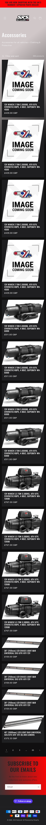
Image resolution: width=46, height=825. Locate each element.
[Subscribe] (38, 787)
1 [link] (6, 750)
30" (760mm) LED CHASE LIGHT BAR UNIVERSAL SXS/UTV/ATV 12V (20, 652)
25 (33, 750)
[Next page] (39, 750)
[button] (5, 18)
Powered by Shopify (32, 820)
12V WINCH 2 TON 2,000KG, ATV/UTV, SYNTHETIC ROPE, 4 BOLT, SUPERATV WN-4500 (22, 107)
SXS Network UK (19, 820)
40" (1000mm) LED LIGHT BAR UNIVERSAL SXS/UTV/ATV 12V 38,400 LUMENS (22, 733)
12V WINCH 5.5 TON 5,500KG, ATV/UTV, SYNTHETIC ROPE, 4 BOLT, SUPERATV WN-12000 (22, 496)
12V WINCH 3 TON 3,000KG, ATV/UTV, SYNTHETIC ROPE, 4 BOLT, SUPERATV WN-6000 (22, 328)
